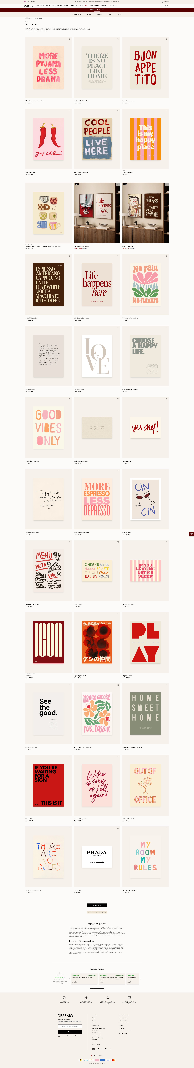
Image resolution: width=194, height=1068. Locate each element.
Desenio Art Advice (123, 1015)
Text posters (38, 18)
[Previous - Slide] (69, 979)
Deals (86, 5)
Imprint (94, 1020)
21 (102, 912)
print (80, 932)
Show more (97, 905)
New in (48, 5)
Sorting (119, 14)
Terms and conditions (124, 1023)
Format (99, 14)
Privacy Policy (67, 1035)
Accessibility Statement (98, 1028)
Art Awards (95, 1042)
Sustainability (95, 1025)
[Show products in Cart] (168, 6)
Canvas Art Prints (62, 5)
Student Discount (96, 1035)
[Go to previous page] (88, 912)
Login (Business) (96, 1044)
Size (109, 14)
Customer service (123, 1017)
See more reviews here (97, 988)
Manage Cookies (123, 1033)
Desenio (101, 1063)
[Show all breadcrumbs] (27, 18)
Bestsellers (40, 5)
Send (69, 1031)
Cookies (121, 1025)
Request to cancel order (125, 1030)
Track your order (123, 1020)
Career (94, 1023)
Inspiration (103, 5)
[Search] (161, 6)
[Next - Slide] (141, 979)
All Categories (76, 14)
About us (94, 1015)
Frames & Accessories (76, 5)
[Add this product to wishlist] (70, 39)
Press (93, 1017)
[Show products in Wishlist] (164, 6)
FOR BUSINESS (113, 5)
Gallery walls (94, 5)
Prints (53, 5)
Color (88, 14)
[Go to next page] (105, 912)
